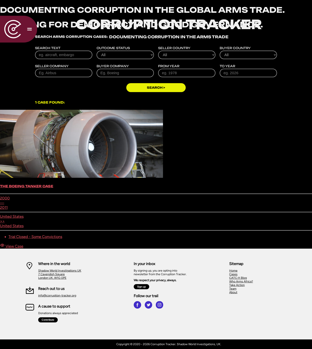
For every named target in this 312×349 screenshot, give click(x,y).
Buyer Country (235, 48)
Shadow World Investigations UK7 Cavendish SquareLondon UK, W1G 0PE (59, 274)
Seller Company (52, 66)
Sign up (141, 286)
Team (232, 289)
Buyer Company (113, 66)
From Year (168, 66)
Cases (233, 274)
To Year (227, 66)
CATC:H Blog (238, 278)
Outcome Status (113, 48)
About (233, 292)
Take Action (237, 285)
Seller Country (174, 48)
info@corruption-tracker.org (57, 295)
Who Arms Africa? (241, 281)
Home (233, 270)
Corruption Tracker (169, 24)
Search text (47, 48)
